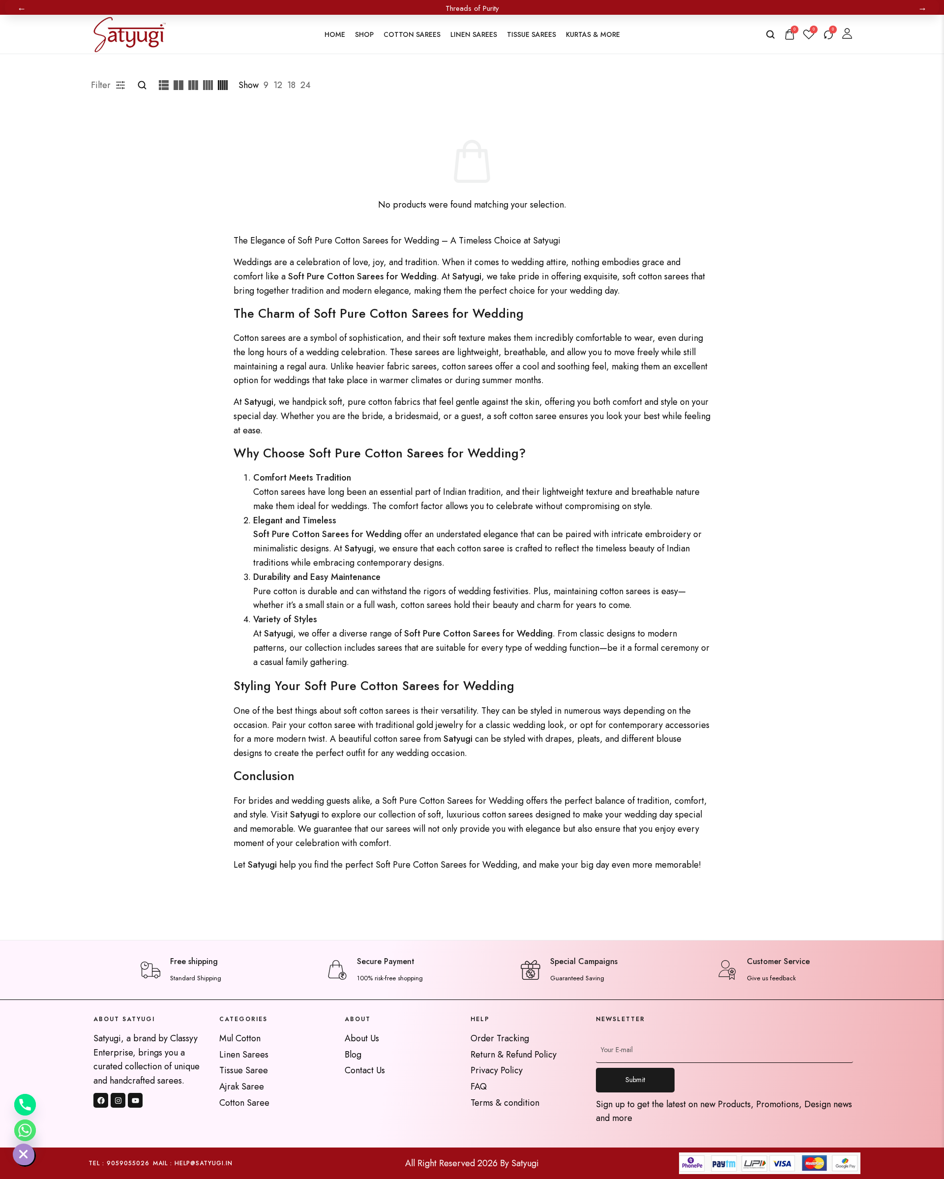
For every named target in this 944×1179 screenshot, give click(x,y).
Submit (635, 1080)
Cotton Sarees (412, 34)
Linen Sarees (473, 34)
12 (277, 85)
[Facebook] (100, 1100)
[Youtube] (135, 1100)
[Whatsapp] (25, 1130)
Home (334, 34)
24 (305, 85)
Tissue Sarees (531, 34)
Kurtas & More (593, 34)
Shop (364, 34)
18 (291, 85)
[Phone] (25, 1105)
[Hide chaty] (25, 1156)
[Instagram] (118, 1100)
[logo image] (128, 33)
